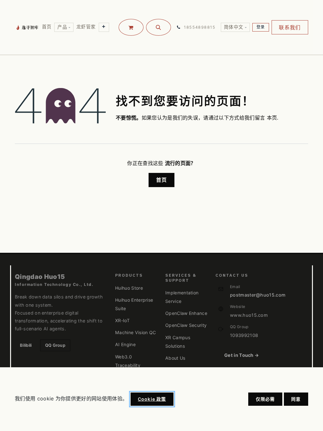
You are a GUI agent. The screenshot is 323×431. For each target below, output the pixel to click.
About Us (175, 358)
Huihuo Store (129, 288)
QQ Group (55, 345)
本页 (272, 118)
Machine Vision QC (135, 332)
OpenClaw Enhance (186, 313)
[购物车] (131, 27)
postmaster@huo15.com (257, 295)
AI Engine (125, 344)
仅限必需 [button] (265, 399)
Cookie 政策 (152, 399)
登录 (260, 27)
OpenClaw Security (186, 325)
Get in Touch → (241, 355)
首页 (161, 180)
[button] (158, 27)
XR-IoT (122, 320)
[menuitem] (46, 27)
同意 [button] (296, 399)
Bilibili (26, 345)
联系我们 (290, 27)
